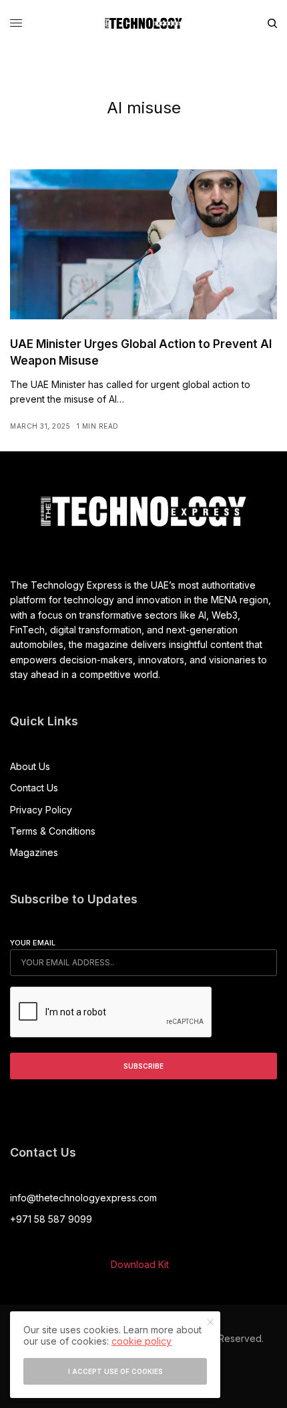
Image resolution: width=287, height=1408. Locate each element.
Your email (32, 942)
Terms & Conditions (52, 831)
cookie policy (141, 1341)
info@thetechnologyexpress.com (83, 1197)
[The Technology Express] (143, 23)
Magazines (34, 852)
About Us (30, 766)
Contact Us (34, 787)
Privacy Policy (41, 809)
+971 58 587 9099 (51, 1219)
